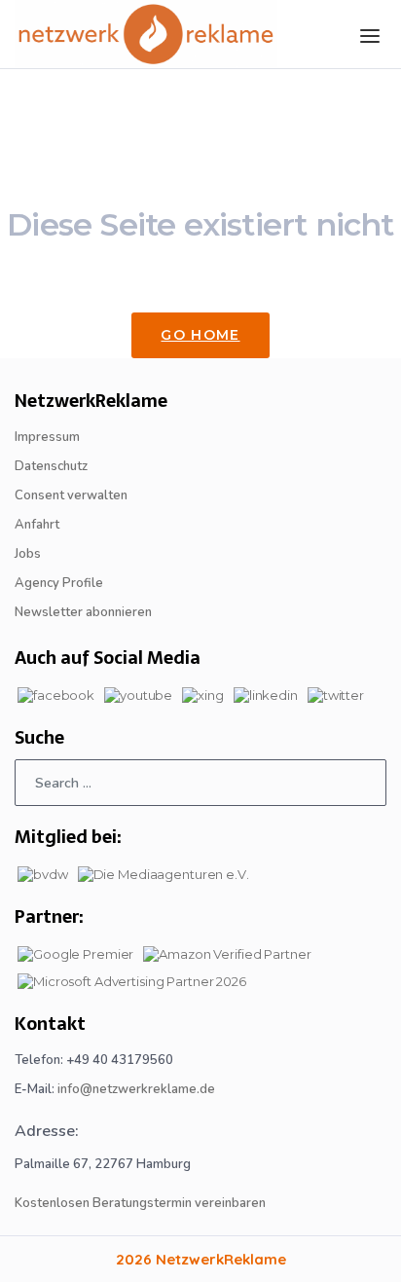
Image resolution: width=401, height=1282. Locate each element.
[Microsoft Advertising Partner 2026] (132, 979)
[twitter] (336, 693)
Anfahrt (37, 524)
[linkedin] (266, 693)
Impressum (47, 437)
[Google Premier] (75, 952)
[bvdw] (43, 872)
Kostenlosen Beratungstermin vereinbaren (140, 1203)
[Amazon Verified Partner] (226, 952)
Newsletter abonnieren (83, 612)
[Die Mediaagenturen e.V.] (163, 872)
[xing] (203, 693)
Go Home (200, 335)
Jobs (28, 554)
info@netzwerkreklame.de (136, 1089)
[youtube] (138, 693)
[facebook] (56, 693)
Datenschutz (51, 466)
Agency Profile (59, 583)
